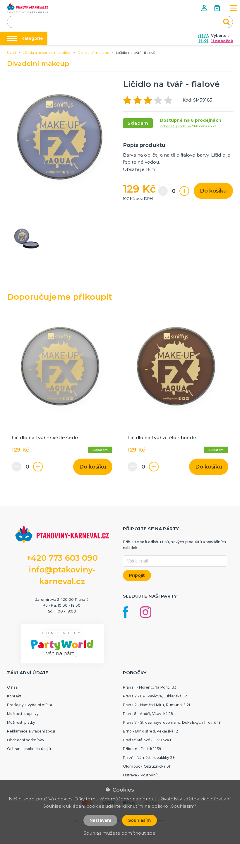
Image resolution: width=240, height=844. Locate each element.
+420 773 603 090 (62, 558)
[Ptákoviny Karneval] (27, 8)
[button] (204, 8)
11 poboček (222, 41)
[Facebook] (125, 612)
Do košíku (213, 191)
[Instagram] (145, 612)
